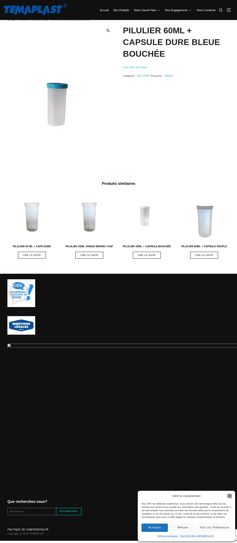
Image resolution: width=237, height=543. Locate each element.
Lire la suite (32, 255)
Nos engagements (176, 10)
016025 (168, 76)
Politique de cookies (167, 536)
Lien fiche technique (135, 67)
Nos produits (121, 10)
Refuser (183, 527)
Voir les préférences (214, 527)
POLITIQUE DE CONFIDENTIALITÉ (197, 536)
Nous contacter (206, 10)
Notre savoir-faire (145, 10)
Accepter (154, 527)
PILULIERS (143, 76)
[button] (229, 496)
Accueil (104, 10)
